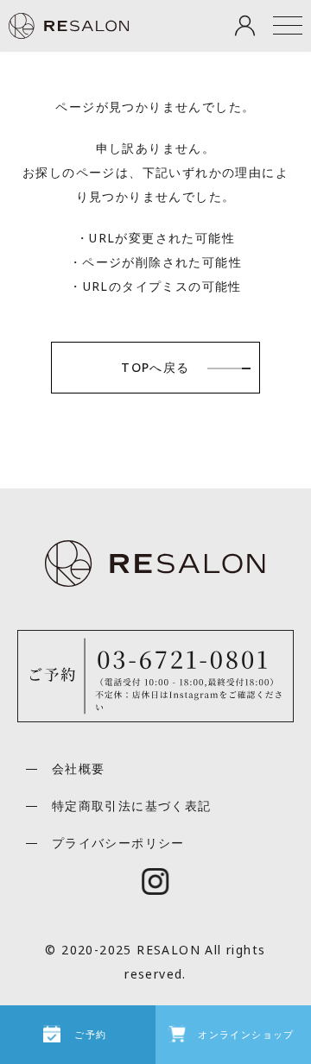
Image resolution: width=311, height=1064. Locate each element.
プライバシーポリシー (118, 842)
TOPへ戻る (155, 367)
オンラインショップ (246, 1034)
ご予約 (90, 1034)
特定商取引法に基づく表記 (132, 805)
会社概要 (78, 768)
